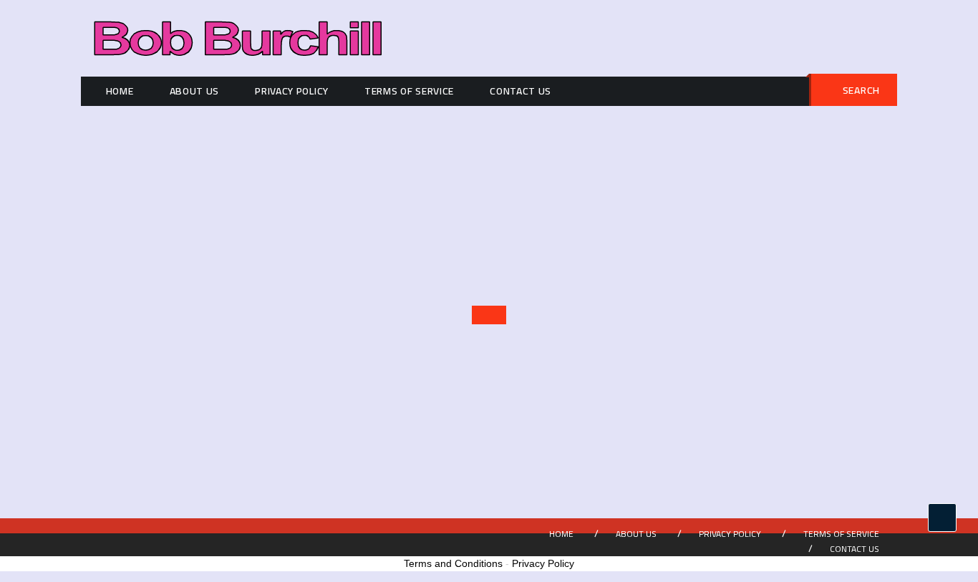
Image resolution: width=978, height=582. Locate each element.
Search (861, 90)
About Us (195, 91)
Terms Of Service (409, 91)
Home (120, 91)
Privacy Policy (292, 91)
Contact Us (520, 91)
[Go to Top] (942, 517)
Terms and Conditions (453, 563)
